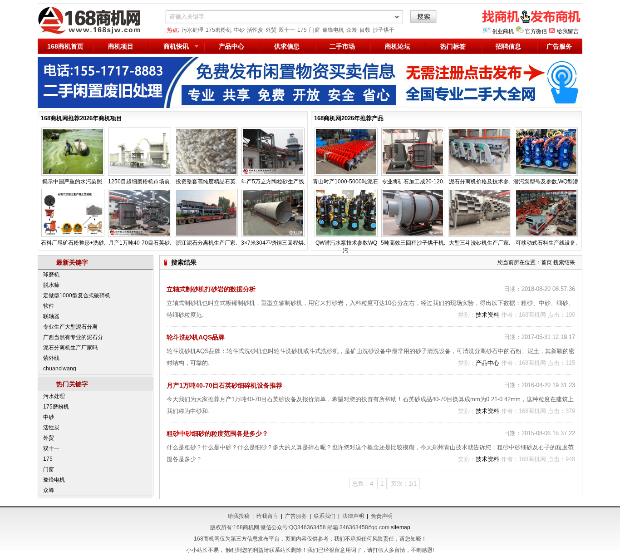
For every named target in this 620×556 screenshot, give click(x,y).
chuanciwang (59, 368)
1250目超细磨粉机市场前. (139, 181)
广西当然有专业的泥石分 (73, 337)
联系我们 (324, 516)
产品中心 (231, 46)
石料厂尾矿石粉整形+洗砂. (73, 243)
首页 (546, 262)
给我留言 (568, 31)
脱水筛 (51, 285)
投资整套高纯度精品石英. (206, 181)
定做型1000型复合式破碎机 (76, 295)
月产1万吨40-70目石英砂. (139, 243)
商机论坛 (397, 46)
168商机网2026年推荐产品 (349, 118)
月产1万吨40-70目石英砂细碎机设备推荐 (224, 385)
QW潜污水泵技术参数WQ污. (346, 247)
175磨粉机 (218, 30)
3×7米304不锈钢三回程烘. (273, 243)
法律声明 (353, 516)
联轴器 (51, 316)
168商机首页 (65, 46)
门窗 (314, 30)
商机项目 (120, 46)
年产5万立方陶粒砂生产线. (273, 181)
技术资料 (487, 314)
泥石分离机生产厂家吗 (70, 347)
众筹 (351, 30)
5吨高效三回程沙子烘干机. (413, 243)
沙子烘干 (383, 30)
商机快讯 (176, 46)
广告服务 (559, 46)
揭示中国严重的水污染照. (72, 181)
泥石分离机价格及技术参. (479, 181)
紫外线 (51, 358)
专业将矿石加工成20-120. (413, 181)
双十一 (287, 30)
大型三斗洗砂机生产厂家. (479, 243)
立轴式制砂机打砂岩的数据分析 (211, 289)
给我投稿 (239, 516)
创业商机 (503, 31)
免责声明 (382, 516)
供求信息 (287, 46)
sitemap (400, 527)
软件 (48, 306)
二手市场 (342, 46)
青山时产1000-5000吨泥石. (346, 181)
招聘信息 (508, 46)
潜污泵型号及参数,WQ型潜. (546, 181)
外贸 (271, 30)
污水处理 (192, 30)
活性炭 (255, 30)
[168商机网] (94, 33)
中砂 (239, 30)
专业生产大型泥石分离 (70, 327)
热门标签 (453, 46)
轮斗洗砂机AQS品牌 (196, 337)
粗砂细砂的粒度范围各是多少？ (217, 433)
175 (302, 30)
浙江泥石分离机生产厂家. (206, 243)
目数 (364, 30)
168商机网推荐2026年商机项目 (81, 118)
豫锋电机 (333, 30)
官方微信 (536, 31)
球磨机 (51, 274)
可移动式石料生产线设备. (546, 243)
